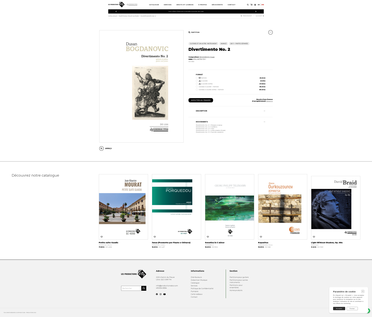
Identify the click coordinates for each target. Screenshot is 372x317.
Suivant (259, 16)
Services (168, 4)
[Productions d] (133, 274)
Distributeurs (196, 277)
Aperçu (108, 148)
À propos (202, 4)
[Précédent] (116, 11)
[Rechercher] (143, 288)
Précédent (247, 16)
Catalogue (154, 4)
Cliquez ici (269, 101)
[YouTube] (164, 294)
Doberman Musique (199, 280)
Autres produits (236, 290)
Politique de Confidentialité (202, 288)
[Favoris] (270, 32)
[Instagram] (160, 294)
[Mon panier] (251, 5)
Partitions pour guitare (129, 16)
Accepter (339, 308)
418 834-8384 (161, 288)
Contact (232, 4)
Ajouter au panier (200, 100)
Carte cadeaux (196, 294)
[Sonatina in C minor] (229, 210)
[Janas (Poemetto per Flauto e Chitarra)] (176, 210)
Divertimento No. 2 (148, 16)
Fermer (352, 308)
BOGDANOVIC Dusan (207, 57)
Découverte (217, 4)
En (259, 4)
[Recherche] (248, 5)
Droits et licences (185, 4)
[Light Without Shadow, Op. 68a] (335, 210)
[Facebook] (157, 294)
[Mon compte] (255, 5)
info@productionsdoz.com (167, 286)
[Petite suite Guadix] (123, 210)
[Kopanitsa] (282, 210)
